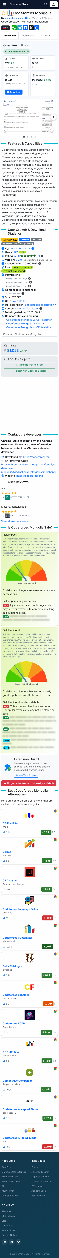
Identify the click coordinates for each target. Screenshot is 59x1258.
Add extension (38, 1191)
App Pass (6, 1167)
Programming (26, 244)
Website (18, 301)
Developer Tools (10, 244)
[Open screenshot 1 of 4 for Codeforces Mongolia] (28, 116)
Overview (10, 35)
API (3, 1186)
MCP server (8, 1191)
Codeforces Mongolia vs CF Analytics (28, 327)
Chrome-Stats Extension (14, 1172)
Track (26, 45)
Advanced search (40, 1172)
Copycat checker (40, 1176)
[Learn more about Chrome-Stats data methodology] (40, 308)
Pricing (34, 1167)
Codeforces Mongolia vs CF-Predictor (29, 319)
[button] (4, 4)
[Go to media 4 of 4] (35, 137)
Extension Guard (10, 1176)
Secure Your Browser (26, 775)
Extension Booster (11, 1181)
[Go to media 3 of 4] (31, 137)
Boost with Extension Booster (31, 370)
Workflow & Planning (42, 18)
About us (6, 1211)
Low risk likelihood (14, 271)
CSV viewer (37, 1186)
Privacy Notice (9, 1235)
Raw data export (10, 1195)
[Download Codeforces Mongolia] (15, 84)
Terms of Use (8, 1230)
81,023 (17, 350)
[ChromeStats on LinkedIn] (5, 1242)
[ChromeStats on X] (18, 1242)
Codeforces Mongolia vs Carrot (25, 323)
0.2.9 (19, 259)
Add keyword (38, 1195)
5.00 (27, 256)
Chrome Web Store (16, 51)
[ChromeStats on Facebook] (11, 1242)
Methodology (8, 1216)
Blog (4, 1221)
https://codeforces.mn (36, 457)
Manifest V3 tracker (41, 1181)
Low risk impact (22, 267)
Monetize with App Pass (30, 364)
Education (36, 239)
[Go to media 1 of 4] (24, 137)
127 (16, 252)
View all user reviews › (14, 521)
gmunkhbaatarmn (14, 18)
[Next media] (53, 117)
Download (28, 35)
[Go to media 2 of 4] (28, 137)
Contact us (7, 1225)
